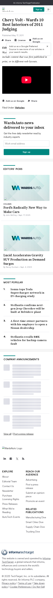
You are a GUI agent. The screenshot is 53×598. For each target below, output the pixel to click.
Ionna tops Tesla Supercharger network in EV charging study (27, 293)
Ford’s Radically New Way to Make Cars (25, 209)
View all (7, 433)
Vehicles (20, 107)
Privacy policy (9, 583)
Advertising (31, 479)
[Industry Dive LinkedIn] (4, 459)
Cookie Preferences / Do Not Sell (27, 586)
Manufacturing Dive (36, 517)
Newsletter (7, 490)
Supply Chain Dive (35, 526)
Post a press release (23, 433)
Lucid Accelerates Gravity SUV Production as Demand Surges (24, 259)
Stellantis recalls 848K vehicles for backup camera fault (29, 340)
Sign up (39, 9)
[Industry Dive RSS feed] (23, 459)
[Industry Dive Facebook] (11, 459)
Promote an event (35, 501)
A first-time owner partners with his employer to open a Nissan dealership (29, 324)
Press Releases (10, 503)
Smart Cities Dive (34, 522)
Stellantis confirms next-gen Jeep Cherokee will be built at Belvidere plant (28, 308)
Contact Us (8, 486)
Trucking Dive (33, 531)
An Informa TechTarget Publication (26, 3)
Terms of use (24, 583)
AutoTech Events (11, 516)
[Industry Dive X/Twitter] (17, 459)
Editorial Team (9, 481)
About (5, 476)
